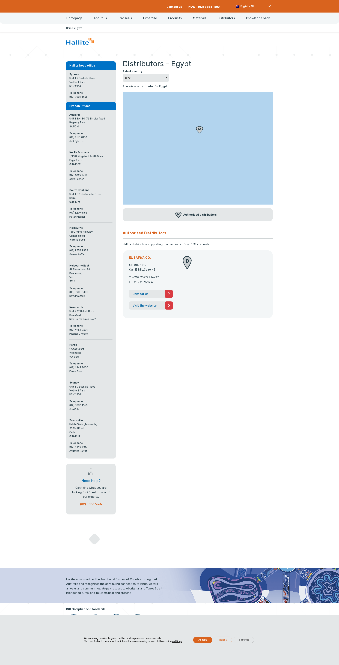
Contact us (174, 6)
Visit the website (145, 305)
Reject (223, 639)
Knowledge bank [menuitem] (258, 18)
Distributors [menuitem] (226, 18)
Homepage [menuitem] (74, 18)
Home (69, 28)
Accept (202, 639)
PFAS (191, 6)
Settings (244, 639)
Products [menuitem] (175, 18)
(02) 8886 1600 (209, 6)
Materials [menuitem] (199, 18)
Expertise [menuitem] (150, 18)
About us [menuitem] (100, 18)
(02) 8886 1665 (91, 504)
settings (177, 641)
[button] (199, 129)
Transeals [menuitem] (125, 18)
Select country (132, 71)
